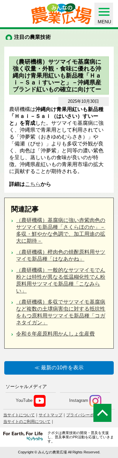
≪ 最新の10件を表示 (59, 367)
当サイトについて (19, 415)
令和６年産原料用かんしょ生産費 (55, 334)
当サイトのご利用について (26, 422)
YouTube (24, 400)
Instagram (78, 400)
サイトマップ (50, 415)
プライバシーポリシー (86, 415)
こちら (33, 184)
